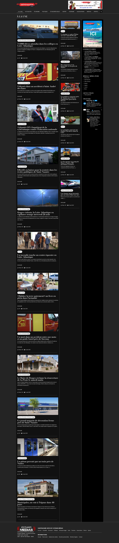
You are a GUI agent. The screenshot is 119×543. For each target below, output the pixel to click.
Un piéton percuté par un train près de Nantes (35, 462)
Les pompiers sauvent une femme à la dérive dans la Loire (69, 131)
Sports (96, 11)
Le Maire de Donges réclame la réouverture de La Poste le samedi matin (37, 378)
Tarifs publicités (87, 94)
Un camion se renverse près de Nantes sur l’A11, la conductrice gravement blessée (70, 98)
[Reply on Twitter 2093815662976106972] (88, 129)
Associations (80, 11)
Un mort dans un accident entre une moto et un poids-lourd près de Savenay (36, 337)
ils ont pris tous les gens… (90, 67)
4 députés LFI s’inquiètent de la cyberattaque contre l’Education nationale (37, 128)
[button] (101, 12)
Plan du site (45, 536)
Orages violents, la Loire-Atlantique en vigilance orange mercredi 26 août (35, 213)
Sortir (64, 11)
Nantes (85, 83)
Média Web (86, 77)
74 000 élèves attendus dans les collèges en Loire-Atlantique (37, 44)
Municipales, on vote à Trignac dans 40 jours (35, 503)
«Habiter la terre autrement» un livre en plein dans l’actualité (36, 297)
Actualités (28, 11)
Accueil (39, 536)
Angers (85, 85)
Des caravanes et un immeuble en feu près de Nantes (69, 66)
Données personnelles (64, 536)
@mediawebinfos (97, 110)
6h (101, 109)
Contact (80, 536)
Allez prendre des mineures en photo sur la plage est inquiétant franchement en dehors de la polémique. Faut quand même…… (93, 63)
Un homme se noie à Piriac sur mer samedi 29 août (69, 35)
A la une (20, 11)
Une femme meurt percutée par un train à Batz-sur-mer (70, 194)
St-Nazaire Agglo (55, 11)
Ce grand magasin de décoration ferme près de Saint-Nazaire (35, 421)
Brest (85, 88)
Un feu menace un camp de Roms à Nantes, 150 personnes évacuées (70, 163)
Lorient (85, 87)
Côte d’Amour (87, 81)
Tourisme (71, 11)
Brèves (89, 11)
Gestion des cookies (53, 536)
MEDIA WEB (88, 110)
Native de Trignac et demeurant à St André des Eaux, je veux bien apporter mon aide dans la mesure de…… (93, 71)
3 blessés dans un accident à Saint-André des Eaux (36, 87)
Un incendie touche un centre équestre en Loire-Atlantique (36, 256)
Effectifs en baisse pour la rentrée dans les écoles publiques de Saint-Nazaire (37, 170)
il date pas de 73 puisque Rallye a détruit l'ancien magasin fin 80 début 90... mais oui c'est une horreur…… (92, 58)
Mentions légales (74, 536)
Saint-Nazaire (87, 79)
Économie (37, 11)
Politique (44, 11)
